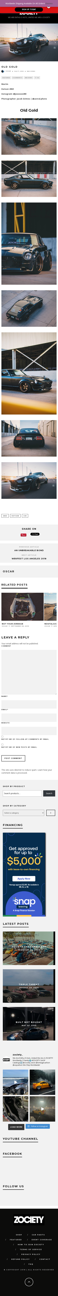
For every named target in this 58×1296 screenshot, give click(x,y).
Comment (6, 646)
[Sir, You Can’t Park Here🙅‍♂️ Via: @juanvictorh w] (15, 1082)
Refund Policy (20, 1259)
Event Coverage (42, 1240)
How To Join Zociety (31, 1245)
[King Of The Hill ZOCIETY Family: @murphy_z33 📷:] (42, 1082)
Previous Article (29, 547)
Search (49, 793)
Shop (19, 1235)
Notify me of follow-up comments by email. (25, 739)
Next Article (29, 555)
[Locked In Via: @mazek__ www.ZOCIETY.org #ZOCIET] (42, 1109)
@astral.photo (39, 98)
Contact (44, 1259)
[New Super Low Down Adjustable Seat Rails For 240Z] (15, 1109)
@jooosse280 (19, 94)
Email (4, 710)
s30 (25, 516)
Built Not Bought (29, 1022)
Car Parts (38, 1235)
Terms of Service (31, 1249)
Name (4, 696)
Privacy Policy (30, 1254)
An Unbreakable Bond (29, 550)
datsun (15, 516)
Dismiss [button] (49, 3)
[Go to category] (50, 813)
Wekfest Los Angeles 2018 (29, 558)
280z (5, 516)
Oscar (8, 71)
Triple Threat (29, 984)
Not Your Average (12, 624)
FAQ (31, 1264)
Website (5, 723)
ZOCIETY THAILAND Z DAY (29, 946)
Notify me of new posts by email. (19, 747)
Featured (6, 77)
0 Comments (17, 77)
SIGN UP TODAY (29, 9)
